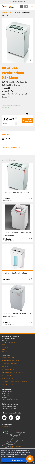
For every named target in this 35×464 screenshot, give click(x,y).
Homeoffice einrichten (8, 357)
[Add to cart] (29, 198)
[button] (16, 118)
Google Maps (6, 426)
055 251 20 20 (19, 1)
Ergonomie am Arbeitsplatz (10, 363)
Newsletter (5, 347)
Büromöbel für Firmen (8, 378)
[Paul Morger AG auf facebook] (12, 419)
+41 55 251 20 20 (11, 342)
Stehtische (5, 366)
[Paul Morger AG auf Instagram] (18, 419)
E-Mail (3, 344)
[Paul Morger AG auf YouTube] (5, 419)
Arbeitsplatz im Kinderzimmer (10, 360)
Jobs (3, 349)
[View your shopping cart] (26, 6)
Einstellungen (18, 460)
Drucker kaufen (6, 375)
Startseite (4, 12)
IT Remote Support (7, 384)
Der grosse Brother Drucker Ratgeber (12, 372)
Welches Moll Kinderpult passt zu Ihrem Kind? (15, 381)
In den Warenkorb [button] (28, 121)
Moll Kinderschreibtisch (8, 369)
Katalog (11, 12)
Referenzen (5, 351)
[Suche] (22, 6)
